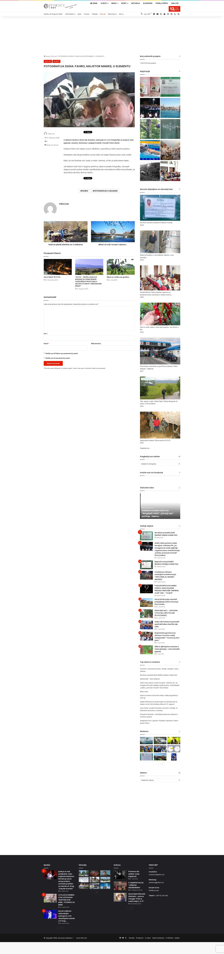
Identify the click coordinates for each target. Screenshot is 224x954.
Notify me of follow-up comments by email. (62, 353)
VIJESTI (104, 3)
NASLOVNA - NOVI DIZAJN (150, 679)
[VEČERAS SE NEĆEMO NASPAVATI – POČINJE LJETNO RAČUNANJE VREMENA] (173, 748)
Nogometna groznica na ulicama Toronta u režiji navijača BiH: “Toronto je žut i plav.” (167, 636)
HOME (94, 3)
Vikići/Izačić (69, 14)
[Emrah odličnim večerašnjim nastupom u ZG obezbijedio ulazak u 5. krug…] (50, 914)
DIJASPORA (147, 3)
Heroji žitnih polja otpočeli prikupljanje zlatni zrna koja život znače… (166, 601)
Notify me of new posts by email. (58, 358)
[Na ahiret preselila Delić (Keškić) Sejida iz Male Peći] (170, 87)
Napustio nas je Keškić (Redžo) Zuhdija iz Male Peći (166, 562)
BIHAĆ (114, 3)
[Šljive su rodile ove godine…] (121, 267)
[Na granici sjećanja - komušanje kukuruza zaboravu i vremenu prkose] (170, 150)
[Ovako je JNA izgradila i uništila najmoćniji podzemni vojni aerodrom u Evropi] (105, 879)
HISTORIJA (135, 3)
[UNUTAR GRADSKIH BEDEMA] (84, 873)
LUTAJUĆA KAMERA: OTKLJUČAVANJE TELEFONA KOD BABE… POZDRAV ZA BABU (66, 900)
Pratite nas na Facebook (151, 472)
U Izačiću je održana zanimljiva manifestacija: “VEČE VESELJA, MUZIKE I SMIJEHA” (165, 576)
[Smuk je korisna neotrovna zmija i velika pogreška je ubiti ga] (150, 129)
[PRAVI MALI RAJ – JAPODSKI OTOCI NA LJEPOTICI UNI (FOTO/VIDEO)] (146, 613)
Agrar (79, 14)
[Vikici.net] (60, 6)
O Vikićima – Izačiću (173, 938)
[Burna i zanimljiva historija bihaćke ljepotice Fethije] (105, 886)
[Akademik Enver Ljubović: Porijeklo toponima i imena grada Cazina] (150, 171)
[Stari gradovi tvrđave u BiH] (105, 873)
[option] (160, 506)
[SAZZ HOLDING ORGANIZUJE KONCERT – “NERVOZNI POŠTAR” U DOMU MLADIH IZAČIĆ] (173, 756)
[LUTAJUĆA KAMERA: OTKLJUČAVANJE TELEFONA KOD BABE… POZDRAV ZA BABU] (50, 898)
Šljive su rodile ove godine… (118, 277)
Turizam (86, 14)
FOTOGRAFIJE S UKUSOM (105, 191)
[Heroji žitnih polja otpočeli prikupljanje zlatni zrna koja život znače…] (146, 602)
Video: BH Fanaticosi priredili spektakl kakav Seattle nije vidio (167, 624)
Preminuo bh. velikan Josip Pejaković (134, 874)
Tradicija (95, 14)
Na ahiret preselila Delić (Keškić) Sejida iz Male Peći (166, 534)
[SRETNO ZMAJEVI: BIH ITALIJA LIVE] (160, 748)
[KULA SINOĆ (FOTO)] (58, 267)
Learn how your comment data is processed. (89, 368)
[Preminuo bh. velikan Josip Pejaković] (120, 874)
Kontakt (131, 938)
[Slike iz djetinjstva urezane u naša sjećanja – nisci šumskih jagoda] (146, 649)
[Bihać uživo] (170, 108)
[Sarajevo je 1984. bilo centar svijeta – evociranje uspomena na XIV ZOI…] (95, 886)
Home (47, 56)
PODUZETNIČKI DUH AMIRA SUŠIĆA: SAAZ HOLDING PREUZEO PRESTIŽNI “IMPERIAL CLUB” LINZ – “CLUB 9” (167, 589)
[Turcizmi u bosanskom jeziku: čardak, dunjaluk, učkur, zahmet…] (150, 87)
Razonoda (111, 14)
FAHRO (85, 191)
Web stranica (96, 343)
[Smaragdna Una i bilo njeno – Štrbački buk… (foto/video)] (160, 740)
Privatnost (139, 938)
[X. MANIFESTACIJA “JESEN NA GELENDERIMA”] (120, 886)
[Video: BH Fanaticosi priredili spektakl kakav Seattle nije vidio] (146, 625)
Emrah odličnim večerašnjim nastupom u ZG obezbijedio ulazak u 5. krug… (66, 916)
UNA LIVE (175, 3)
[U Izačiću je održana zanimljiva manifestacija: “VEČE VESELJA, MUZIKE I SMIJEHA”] (146, 575)
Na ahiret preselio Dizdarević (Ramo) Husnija (156, 223)
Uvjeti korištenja (158, 938)
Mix (120, 14)
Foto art (103, 14)
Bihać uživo (144, 691)
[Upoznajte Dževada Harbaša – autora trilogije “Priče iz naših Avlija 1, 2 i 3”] (120, 897)
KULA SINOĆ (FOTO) (52, 277)
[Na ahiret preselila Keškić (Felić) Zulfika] (146, 756)
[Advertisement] (112, 35)
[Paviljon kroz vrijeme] (84, 886)
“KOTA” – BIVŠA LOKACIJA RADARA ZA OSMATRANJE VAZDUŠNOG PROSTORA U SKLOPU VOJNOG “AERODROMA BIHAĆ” (88, 281)
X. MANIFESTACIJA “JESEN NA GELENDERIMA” (136, 885)
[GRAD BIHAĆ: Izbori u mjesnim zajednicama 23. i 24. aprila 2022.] (170, 171)
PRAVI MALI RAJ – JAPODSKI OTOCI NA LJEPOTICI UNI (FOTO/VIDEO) (166, 613)
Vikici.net (51, 134)
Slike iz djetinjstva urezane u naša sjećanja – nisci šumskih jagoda (167, 649)
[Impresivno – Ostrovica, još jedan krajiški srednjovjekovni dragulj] (95, 873)
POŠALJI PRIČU (162, 3)
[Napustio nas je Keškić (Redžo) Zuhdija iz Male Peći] (146, 564)
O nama (147, 938)
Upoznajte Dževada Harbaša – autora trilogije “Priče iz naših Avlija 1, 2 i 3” (136, 897)
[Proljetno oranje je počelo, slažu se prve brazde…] (160, 756)
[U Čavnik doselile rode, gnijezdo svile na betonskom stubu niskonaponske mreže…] (146, 740)
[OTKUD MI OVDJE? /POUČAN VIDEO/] (84, 879)
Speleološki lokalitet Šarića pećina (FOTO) (155, 440)
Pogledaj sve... (145, 448)
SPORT (124, 3)
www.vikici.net (81, 938)
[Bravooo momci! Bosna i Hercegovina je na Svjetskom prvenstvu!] (146, 748)
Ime (46, 333)
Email (46, 343)
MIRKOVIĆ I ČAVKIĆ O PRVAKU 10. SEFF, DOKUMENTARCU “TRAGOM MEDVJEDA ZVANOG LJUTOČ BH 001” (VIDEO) (158, 512)
